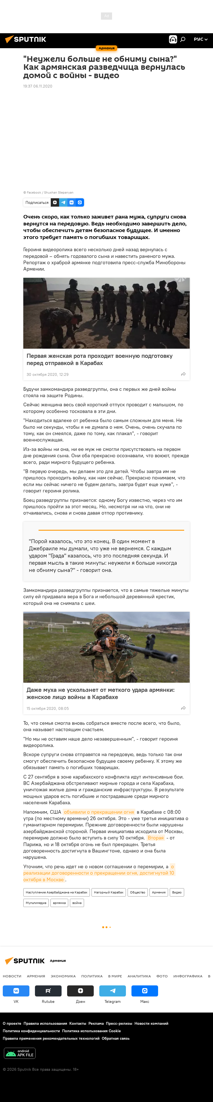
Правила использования (45, 1023)
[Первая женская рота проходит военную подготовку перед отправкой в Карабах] (106, 313)
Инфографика (187, 975)
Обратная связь (116, 1038)
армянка (59, 903)
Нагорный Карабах (108, 892)
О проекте (12, 1023)
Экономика (63, 975)
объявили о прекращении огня (99, 812)
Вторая (156, 837)
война (77, 903)
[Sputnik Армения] (27, 44)
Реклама (96, 1023)
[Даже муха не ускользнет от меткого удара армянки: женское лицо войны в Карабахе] (106, 647)
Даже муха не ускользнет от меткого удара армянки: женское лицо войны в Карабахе (101, 693)
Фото (162, 975)
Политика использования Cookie (91, 1030)
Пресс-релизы (119, 1023)
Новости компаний (151, 1023)
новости (12, 975)
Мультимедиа (36, 903)
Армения (159, 892)
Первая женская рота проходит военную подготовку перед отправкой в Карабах (100, 359)
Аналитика (139, 975)
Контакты (77, 1023)
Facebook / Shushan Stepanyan (50, 192)
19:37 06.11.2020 (37, 86)
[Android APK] (20, 1054)
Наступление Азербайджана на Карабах (56, 892)
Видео (177, 892)
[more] (183, 373)
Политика (92, 975)
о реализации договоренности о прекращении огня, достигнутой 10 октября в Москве (99, 873)
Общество (137, 892)
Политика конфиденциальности (31, 1030)
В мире (115, 975)
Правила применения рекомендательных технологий (51, 1038)
